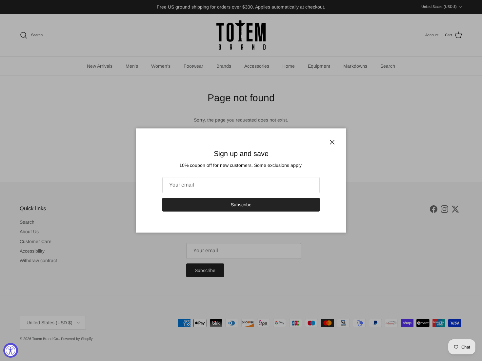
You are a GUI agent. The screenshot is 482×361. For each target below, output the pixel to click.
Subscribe (241, 204)
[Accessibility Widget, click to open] (10, 350)
